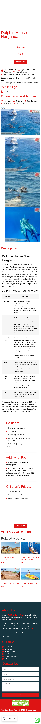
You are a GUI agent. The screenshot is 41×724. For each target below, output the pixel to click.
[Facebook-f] (4, 636)
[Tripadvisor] (8, 636)
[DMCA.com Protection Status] (20, 705)
